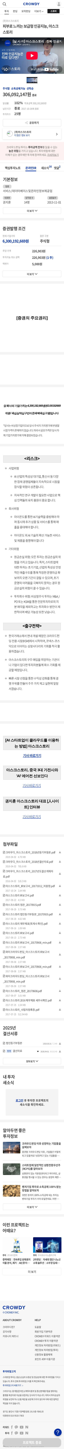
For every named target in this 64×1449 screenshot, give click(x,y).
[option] (32, 80)
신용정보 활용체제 (43, 1354)
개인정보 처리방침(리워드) (48, 1345)
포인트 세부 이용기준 (45, 1359)
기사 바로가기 (32, 755)
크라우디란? (9, 1327)
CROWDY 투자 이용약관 (46, 1340)
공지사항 (7, 1331)
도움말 (38, 1327)
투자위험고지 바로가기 (12, 1385)
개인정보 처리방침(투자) (46, 1350)
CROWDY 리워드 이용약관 (47, 1336)
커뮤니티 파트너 (10, 1336)
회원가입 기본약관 (43, 1331)
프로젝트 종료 (32, 1442)
